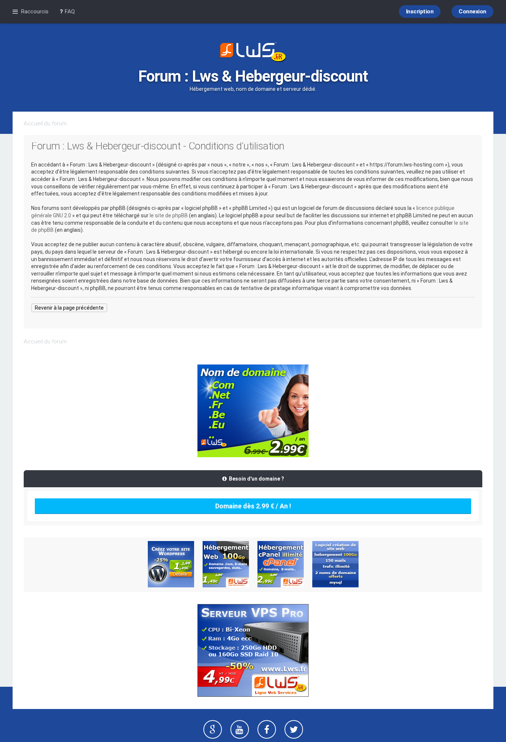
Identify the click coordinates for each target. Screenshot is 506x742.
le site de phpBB (169, 215)
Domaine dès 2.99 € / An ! (253, 506)
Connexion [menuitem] (472, 11)
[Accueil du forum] (253, 52)
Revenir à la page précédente (69, 308)
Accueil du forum (45, 123)
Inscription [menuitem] (420, 11)
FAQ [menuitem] (69, 11)
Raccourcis (35, 11)
